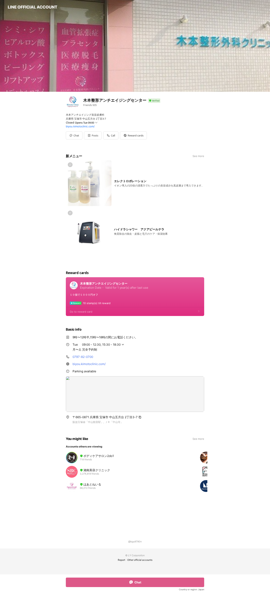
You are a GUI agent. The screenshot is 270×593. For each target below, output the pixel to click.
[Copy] (140, 417)
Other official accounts (139, 559)
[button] (93, 135)
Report (121, 559)
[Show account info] (154, 100)
